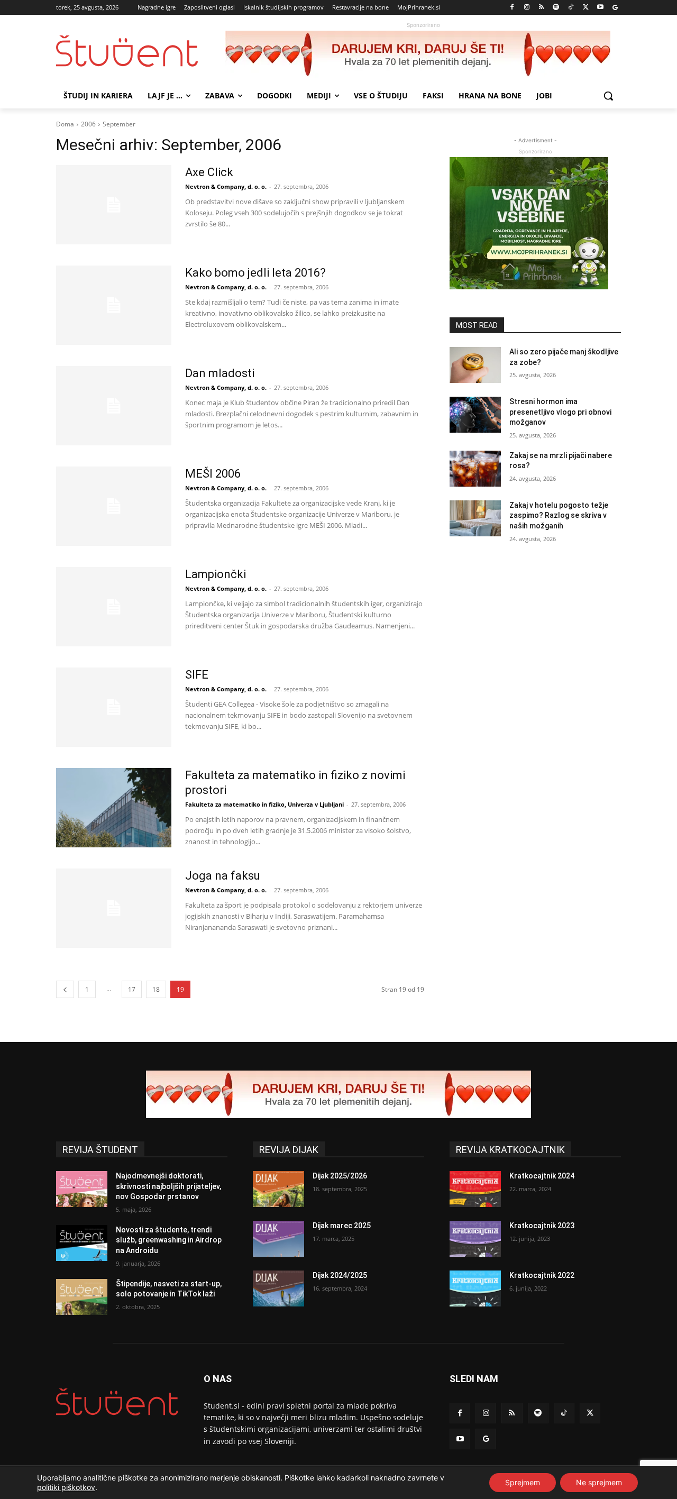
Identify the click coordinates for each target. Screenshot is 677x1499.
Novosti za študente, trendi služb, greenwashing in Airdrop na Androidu (169, 1240)
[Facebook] (512, 8)
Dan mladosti (219, 373)
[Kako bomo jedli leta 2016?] (113, 305)
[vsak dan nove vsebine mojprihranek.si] (535, 223)
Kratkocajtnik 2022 (541, 1275)
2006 (88, 124)
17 (131, 989)
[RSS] (541, 8)
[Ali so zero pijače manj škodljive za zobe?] (475, 365)
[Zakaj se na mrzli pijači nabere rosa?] (475, 469)
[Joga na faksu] (113, 908)
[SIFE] (113, 707)
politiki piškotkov (66, 1487)
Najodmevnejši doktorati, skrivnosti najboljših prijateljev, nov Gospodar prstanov (168, 1186)
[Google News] (615, 8)
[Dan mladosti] (113, 405)
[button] (608, 95)
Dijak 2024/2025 (340, 1275)
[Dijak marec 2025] (278, 1239)
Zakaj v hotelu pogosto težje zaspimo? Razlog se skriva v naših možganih (558, 515)
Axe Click (209, 172)
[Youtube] (600, 8)
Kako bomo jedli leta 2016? (255, 272)
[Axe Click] (113, 204)
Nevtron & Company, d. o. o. (226, 186)
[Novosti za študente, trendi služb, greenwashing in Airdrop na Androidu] (81, 1243)
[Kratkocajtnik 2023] (475, 1239)
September (119, 124)
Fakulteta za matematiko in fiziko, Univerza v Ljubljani (264, 804)
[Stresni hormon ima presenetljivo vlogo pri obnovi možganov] (475, 415)
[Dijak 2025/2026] (278, 1189)
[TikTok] (571, 8)
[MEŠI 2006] (113, 506)
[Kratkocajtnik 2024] (475, 1189)
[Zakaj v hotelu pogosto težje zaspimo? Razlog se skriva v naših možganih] (475, 518)
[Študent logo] (140, 51)
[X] (586, 8)
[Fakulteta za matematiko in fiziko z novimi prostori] (113, 807)
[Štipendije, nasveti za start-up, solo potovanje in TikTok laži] (81, 1297)
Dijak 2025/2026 (340, 1176)
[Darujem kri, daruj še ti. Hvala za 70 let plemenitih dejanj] (423, 54)
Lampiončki (215, 574)
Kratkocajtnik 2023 (541, 1225)
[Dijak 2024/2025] (278, 1288)
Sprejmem (522, 1482)
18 (156, 989)
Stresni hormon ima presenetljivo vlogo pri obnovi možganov (560, 411)
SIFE (196, 674)
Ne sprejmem (599, 1482)
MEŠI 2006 (213, 473)
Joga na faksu (222, 875)
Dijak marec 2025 (342, 1225)
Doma (65, 124)
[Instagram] (526, 8)
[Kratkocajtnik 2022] (475, 1288)
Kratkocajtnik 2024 (541, 1176)
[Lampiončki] (113, 606)
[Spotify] (556, 8)
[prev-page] (65, 989)
